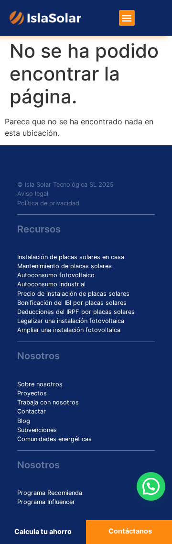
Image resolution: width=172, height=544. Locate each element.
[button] (127, 18)
